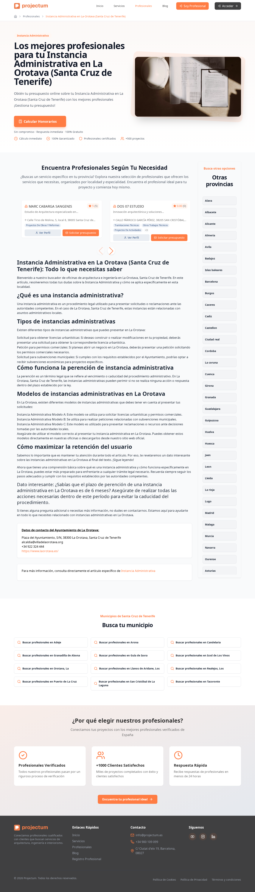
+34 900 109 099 (147, 842)
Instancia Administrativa (138, 571)
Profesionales (143, 6)
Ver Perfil (44, 232)
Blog (165, 6)
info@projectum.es (149, 835)
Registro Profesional (86, 859)
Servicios (119, 6)
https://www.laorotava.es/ (40, 551)
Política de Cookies (164, 879)
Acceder (228, 6)
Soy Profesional (195, 6)
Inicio (99, 6)
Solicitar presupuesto (82, 232)
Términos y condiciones (226, 879)
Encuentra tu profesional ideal (125, 799)
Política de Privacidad (194, 879)
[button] (111, 251)
